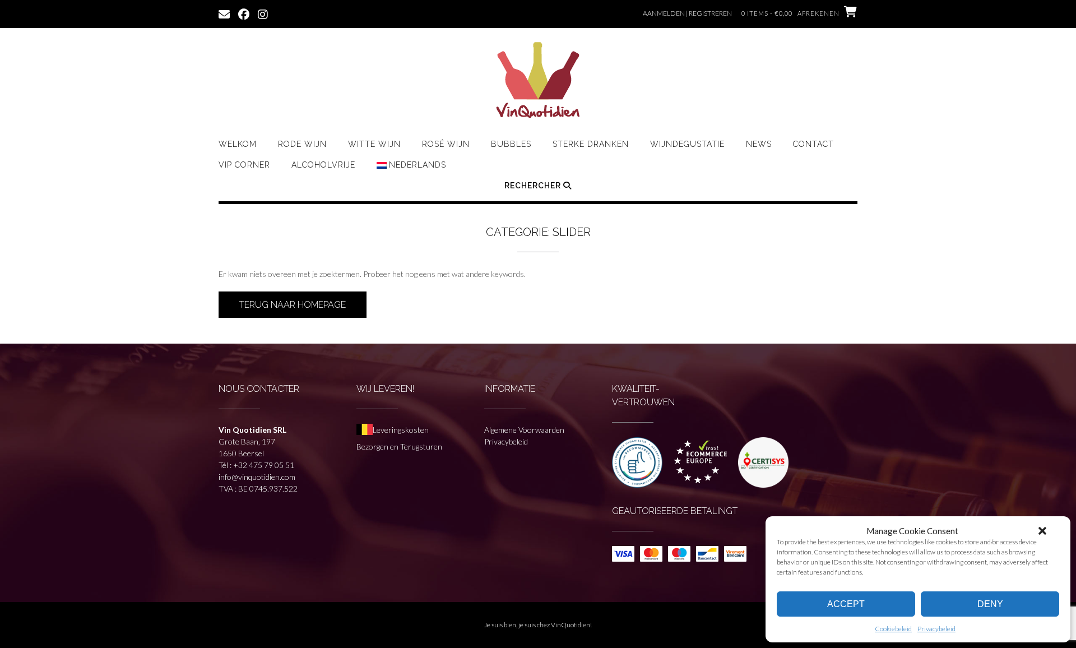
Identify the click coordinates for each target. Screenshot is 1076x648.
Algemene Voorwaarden (524, 429)
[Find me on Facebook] (243, 13)
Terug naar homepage (292, 304)
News (759, 144)
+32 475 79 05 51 (263, 465)
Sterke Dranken (591, 144)
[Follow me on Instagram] (263, 13)
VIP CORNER (244, 164)
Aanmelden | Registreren (687, 13)
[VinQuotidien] (538, 81)
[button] (1042, 530)
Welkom (238, 144)
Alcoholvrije (323, 164)
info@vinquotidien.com (257, 477)
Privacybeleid (936, 628)
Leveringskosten (401, 429)
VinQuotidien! (571, 625)
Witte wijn (374, 144)
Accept (846, 604)
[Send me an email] (224, 13)
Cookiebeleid (893, 628)
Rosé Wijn (446, 144)
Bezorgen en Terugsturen (399, 446)
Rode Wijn (302, 144)
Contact (813, 144)
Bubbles (511, 144)
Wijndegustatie (687, 144)
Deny (990, 604)
